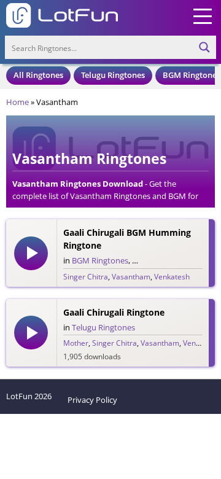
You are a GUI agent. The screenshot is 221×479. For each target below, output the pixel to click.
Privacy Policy (92, 399)
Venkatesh (172, 276)
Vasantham (131, 276)
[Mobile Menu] (202, 15)
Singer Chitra (85, 276)
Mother (75, 343)
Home (17, 101)
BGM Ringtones (191, 74)
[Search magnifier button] (204, 47)
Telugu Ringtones (113, 74)
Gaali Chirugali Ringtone (114, 312)
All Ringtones (38, 74)
